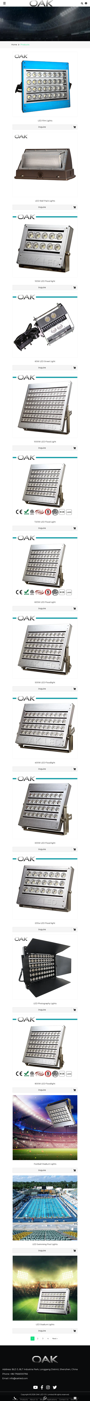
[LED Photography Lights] (45, 967)
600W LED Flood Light (45, 602)
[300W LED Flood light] (45, 806)
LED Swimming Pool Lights (45, 1244)
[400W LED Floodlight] (45, 726)
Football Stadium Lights (45, 1164)
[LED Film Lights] (45, 84)
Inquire (42, 127)
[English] (86, 3)
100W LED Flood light (45, 281)
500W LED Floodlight (45, 682)
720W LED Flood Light (45, 522)
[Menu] (4, 3)
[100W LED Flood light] (45, 245)
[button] (82, 3)
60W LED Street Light (45, 361)
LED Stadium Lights (45, 1324)
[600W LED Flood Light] (45, 566)
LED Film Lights (45, 121)
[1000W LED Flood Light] (45, 405)
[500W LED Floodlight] (45, 646)
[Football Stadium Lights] (45, 1127)
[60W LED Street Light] (45, 325)
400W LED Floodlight (45, 763)
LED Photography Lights (45, 1003)
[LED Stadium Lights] (45, 1288)
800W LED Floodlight (45, 1084)
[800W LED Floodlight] (45, 1047)
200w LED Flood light (45, 923)
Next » (55, 1339)
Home (14, 45)
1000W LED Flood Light (45, 442)
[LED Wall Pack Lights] (45, 164)
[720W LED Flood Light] (45, 485)
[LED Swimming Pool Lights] (45, 1208)
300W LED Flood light (45, 843)
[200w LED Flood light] (45, 887)
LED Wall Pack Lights (45, 201)
